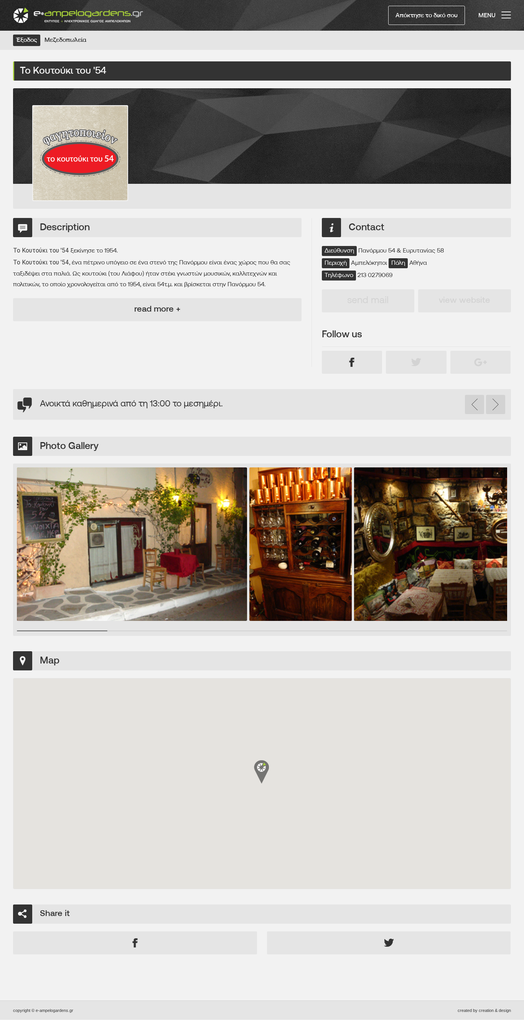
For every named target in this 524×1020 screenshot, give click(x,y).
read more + (157, 309)
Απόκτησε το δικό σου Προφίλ (426, 19)
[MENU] (506, 11)
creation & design (495, 1010)
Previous (474, 404)
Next (495, 404)
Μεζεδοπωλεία (65, 40)
